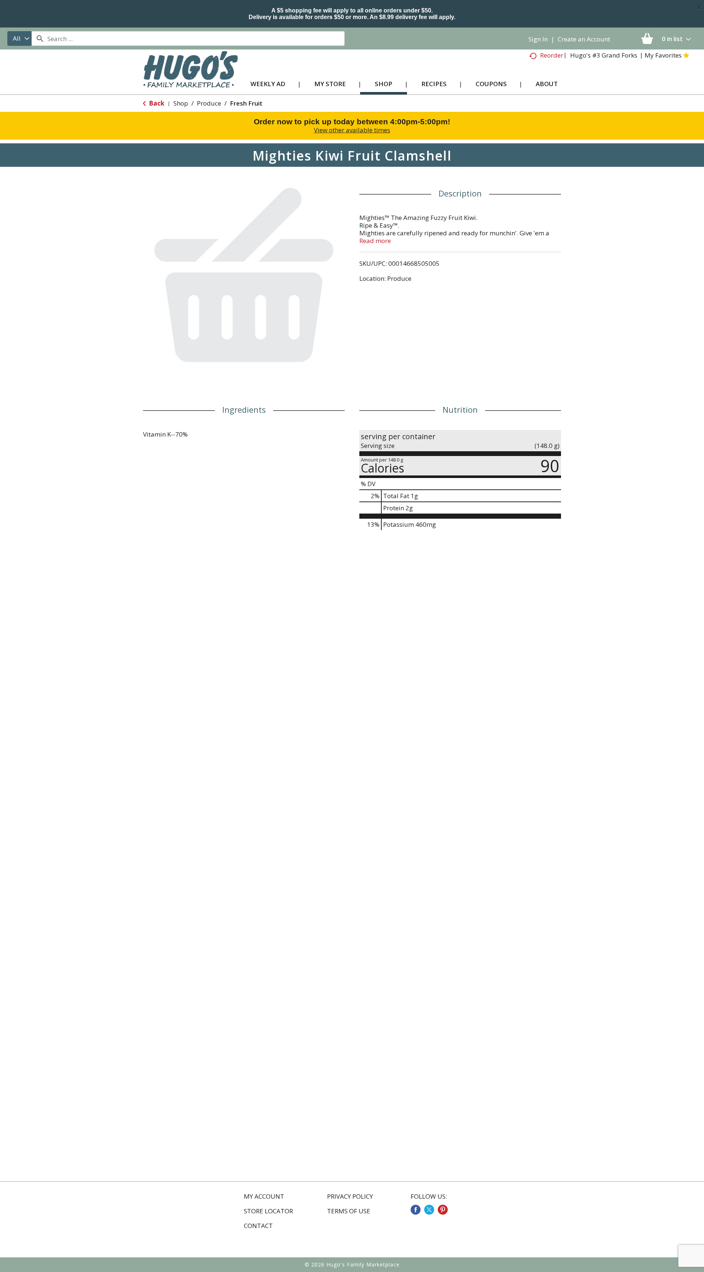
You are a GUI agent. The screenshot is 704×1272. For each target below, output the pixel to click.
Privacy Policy (350, 1196)
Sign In (538, 39)
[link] (416, 1210)
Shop (180, 103)
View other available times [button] (352, 130)
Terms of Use (348, 1211)
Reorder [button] (551, 55)
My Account (264, 1196)
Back (155, 103)
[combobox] (19, 38)
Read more (375, 241)
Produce (209, 103)
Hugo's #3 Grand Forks (603, 55)
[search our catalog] (40, 38)
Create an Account (584, 39)
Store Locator (268, 1211)
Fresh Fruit (246, 103)
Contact (258, 1225)
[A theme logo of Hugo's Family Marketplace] (190, 76)
